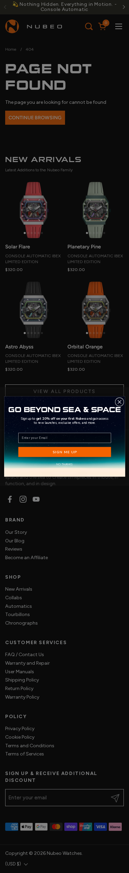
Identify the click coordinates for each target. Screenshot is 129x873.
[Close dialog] (119, 402)
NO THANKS (64, 464)
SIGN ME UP (64, 452)
